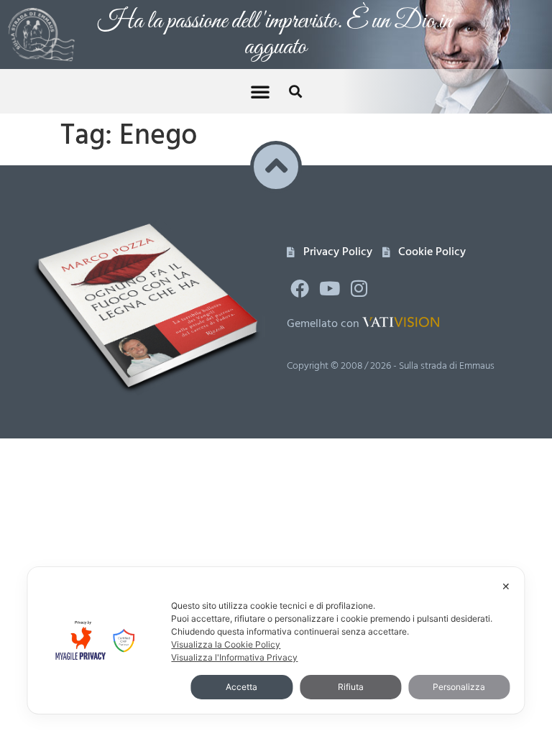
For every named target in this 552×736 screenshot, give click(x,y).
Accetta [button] (241, 686)
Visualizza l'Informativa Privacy (234, 657)
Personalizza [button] (459, 686)
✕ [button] (506, 586)
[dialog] (275, 640)
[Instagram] (359, 288)
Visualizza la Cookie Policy (225, 644)
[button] (260, 91)
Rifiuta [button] (351, 686)
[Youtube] (329, 288)
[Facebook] (300, 288)
